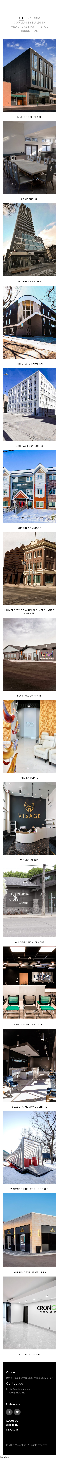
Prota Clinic (29, 778)
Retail (43, 26)
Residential (29, 199)
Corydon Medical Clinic (29, 1024)
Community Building (29, 22)
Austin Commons (29, 528)
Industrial (29, 30)
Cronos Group (29, 1354)
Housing (34, 18)
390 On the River (29, 281)
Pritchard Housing (29, 363)
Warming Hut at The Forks (29, 1189)
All (21, 18)
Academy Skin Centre (30, 942)
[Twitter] (17, 1412)
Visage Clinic (29, 860)
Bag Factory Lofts (29, 446)
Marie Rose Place (29, 117)
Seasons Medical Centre (29, 1106)
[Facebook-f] (9, 1412)
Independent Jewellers (29, 1272)
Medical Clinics (23, 26)
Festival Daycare (29, 695)
